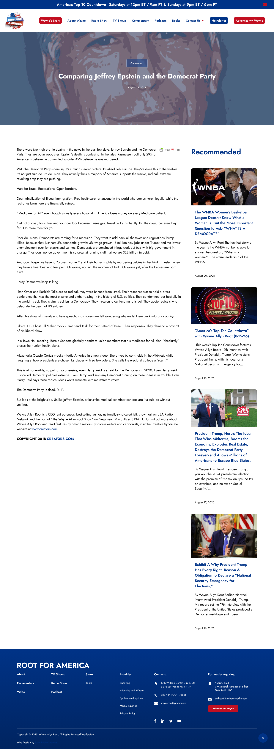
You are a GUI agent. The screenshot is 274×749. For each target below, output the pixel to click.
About (21, 674)
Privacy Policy (127, 713)
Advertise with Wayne (132, 690)
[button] (223, 708)
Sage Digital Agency (46, 742)
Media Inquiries (128, 706)
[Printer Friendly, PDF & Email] (170, 151)
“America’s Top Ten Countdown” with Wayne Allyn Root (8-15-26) (222, 333)
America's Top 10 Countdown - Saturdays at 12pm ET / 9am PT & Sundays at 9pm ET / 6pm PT (137, 4)
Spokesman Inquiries (131, 698)
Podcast (56, 692)
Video (21, 692)
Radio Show (59, 683)
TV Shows (58, 674)
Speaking (125, 683)
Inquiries (126, 674)
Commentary (137, 63)
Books (89, 683)
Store (89, 674)
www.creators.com (45, 429)
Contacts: (160, 674)
